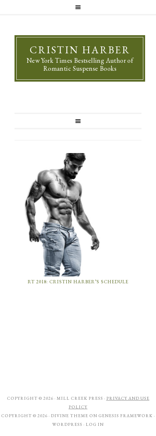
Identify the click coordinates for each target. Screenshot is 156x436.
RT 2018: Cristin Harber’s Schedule (78, 282)
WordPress (67, 424)
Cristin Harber (80, 50)
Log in (95, 424)
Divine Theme (69, 416)
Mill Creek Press (80, 398)
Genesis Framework (125, 416)
